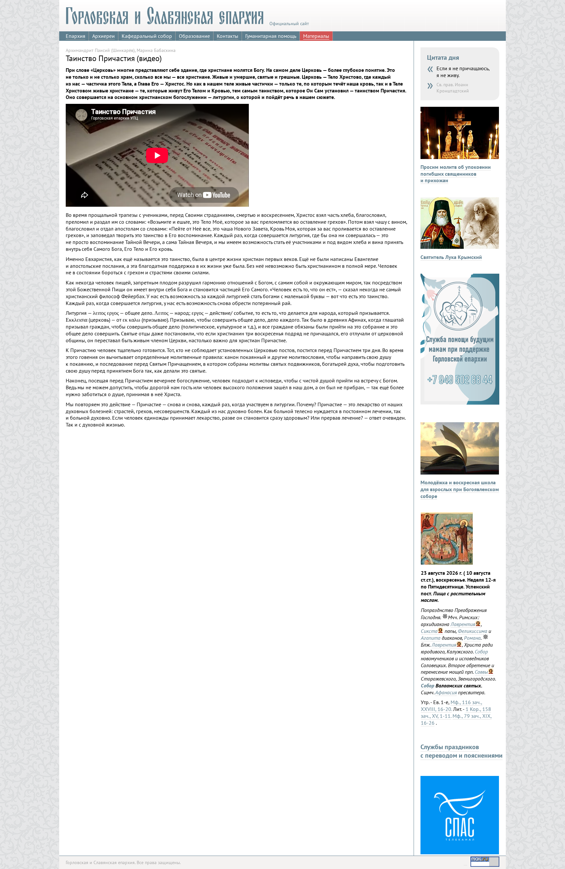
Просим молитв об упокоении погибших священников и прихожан (455, 174)
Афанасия (446, 692)
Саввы (481, 671)
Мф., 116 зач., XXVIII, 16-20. (451, 705)
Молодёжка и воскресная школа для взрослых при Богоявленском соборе (459, 489)
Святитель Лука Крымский (451, 257)
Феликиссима (472, 631)
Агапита (430, 638)
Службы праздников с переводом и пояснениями (461, 751)
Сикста (429, 631)
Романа (472, 638)
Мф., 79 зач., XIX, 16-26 (456, 719)
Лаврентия (463, 624)
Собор (481, 651)
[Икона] (447, 562)
